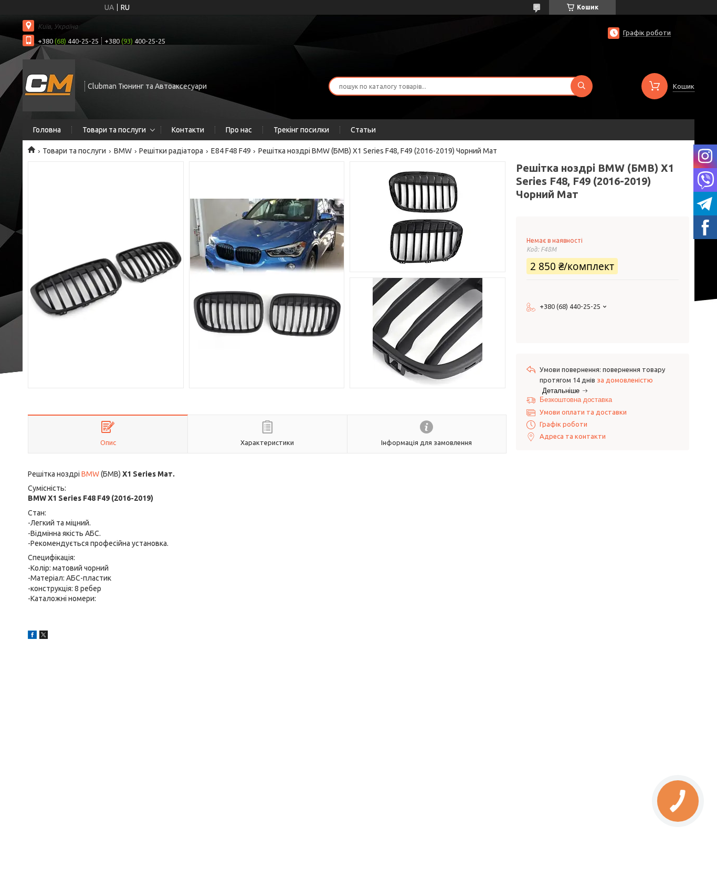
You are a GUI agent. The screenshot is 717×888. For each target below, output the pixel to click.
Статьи (363, 129)
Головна (47, 129)
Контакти (188, 129)
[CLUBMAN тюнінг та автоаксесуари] (49, 85)
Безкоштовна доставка (576, 400)
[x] (43, 636)
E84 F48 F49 (231, 151)
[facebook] (32, 636)
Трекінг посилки (301, 129)
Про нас (239, 129)
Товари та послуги (114, 129)
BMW (123, 151)
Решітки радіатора (171, 151)
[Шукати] (582, 86)
